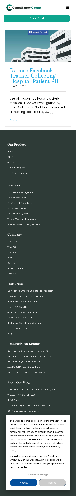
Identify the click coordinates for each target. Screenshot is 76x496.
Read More (15, 120)
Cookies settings (38, 474)
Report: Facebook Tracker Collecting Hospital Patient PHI (35, 75)
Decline (52, 482)
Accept (24, 482)
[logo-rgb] (24, 6)
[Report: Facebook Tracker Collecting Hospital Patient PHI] (38, 46)
